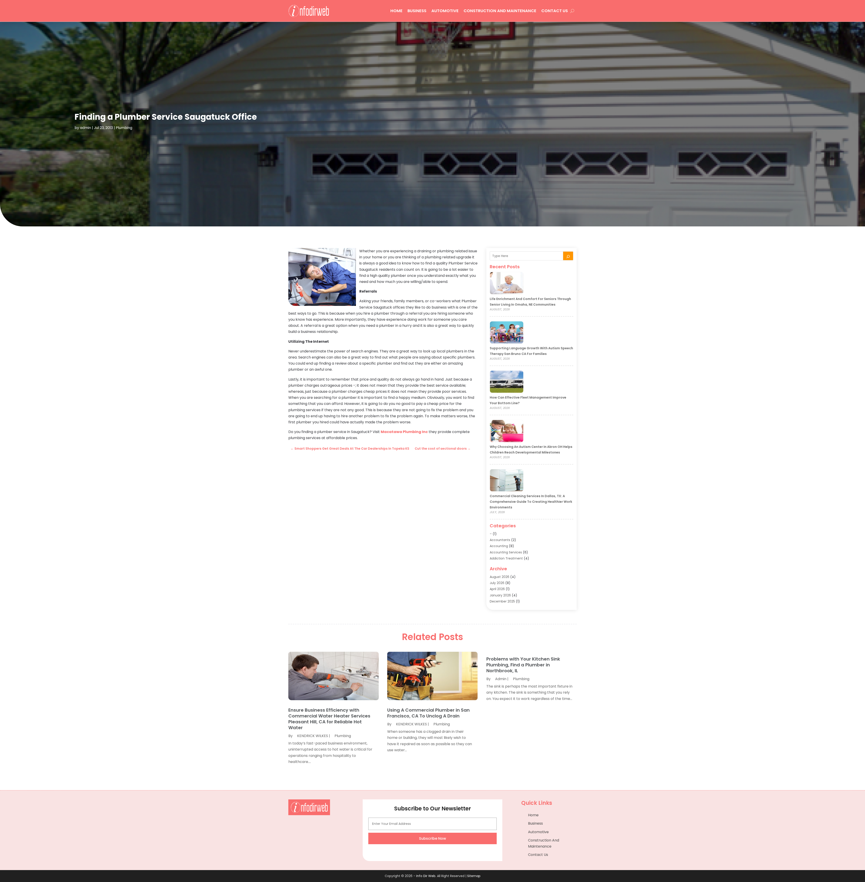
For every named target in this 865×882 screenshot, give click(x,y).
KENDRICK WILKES (312, 735)
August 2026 (499, 577)
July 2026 (497, 583)
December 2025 (502, 601)
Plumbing (124, 127)
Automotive (445, 11)
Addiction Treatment (506, 558)
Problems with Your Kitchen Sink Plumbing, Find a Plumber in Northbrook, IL (523, 665)
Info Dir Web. (426, 876)
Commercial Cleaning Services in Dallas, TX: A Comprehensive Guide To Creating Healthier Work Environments (531, 502)
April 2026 (497, 589)
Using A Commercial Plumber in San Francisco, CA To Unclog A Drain (428, 713)
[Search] (568, 255)
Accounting (499, 546)
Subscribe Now (432, 838)
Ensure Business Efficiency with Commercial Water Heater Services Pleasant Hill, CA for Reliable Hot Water (329, 719)
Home (396, 11)
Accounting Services (506, 552)
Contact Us (554, 11)
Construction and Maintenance (500, 11)
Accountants (500, 540)
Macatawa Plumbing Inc (404, 431)
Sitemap (473, 876)
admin (85, 127)
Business (416, 11)
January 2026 (500, 595)
